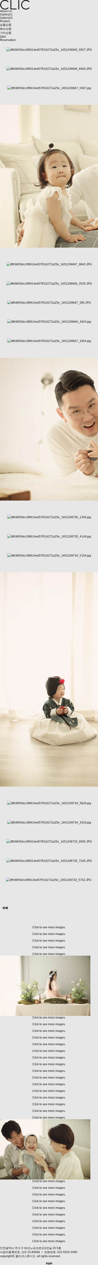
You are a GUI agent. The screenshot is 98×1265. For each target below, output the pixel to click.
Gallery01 (6, 14)
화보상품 (5, 28)
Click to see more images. (49, 927)
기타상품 (5, 33)
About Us (6, 11)
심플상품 (5, 24)
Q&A (3, 36)
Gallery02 (6, 18)
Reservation (8, 40)
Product (5, 21)
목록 (5, 908)
